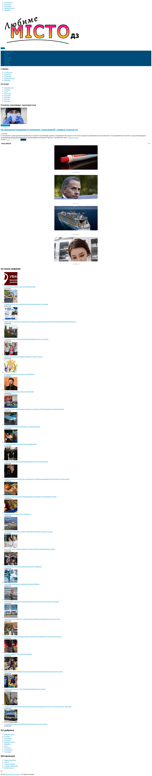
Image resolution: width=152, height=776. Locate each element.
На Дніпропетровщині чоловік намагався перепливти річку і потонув (28, 532)
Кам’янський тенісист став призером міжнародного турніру (25, 689)
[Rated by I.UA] (4, 772)
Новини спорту (9, 8)
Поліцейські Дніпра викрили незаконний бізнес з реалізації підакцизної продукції (32, 637)
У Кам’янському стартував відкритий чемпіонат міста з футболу (26, 339)
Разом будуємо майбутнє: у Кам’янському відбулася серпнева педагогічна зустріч (32, 619)
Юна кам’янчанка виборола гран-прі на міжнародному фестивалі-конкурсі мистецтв (33, 672)
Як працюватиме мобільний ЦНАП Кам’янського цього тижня (25, 724)
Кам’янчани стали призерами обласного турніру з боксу (23, 357)
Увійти (6, 762)
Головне (7, 54)
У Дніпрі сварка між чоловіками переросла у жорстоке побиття (26, 462)
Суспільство (8, 2)
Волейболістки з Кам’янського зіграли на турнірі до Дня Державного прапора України (34, 409)
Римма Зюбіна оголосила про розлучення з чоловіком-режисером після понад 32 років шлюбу (36, 479)
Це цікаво (7, 57)
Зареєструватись (10, 760)
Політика (7, 59)
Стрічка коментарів (11, 766)
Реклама (7, 61)
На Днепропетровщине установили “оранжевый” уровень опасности (39, 129)
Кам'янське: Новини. (13, 774)
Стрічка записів (9, 764)
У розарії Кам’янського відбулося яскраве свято (20, 444)
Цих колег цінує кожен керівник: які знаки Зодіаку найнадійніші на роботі (29, 549)
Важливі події (9, 52)
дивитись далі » (73, 138)
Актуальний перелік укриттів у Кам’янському (19, 287)
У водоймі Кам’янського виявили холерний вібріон (21, 584)
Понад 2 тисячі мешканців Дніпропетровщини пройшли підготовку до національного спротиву (37, 707)
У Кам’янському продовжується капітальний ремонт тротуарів (26, 304)
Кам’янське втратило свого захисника (17, 514)
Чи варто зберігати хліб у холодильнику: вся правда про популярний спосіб (30, 497)
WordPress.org (9, 768)
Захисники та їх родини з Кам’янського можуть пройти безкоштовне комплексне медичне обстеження (40, 322)
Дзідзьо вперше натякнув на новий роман (19, 392)
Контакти (7, 65)
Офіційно (7, 10)
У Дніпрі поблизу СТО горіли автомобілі (18, 654)
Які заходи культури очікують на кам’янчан (19, 374)
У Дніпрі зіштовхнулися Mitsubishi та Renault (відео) (22, 427)
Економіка (7, 6)
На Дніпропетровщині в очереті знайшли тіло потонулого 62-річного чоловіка (31, 602)
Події (6, 55)
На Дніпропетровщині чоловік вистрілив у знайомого (23, 567)
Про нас (7, 63)
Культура (7, 4)
